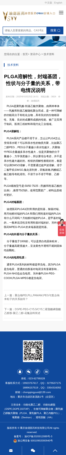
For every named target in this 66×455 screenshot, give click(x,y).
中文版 (48, 2)
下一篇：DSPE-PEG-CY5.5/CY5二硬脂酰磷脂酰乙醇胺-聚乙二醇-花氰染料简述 (32, 311)
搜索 (53, 30)
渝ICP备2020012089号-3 (38, 436)
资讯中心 (35, 54)
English (58, 2)
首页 (25, 54)
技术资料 (49, 54)
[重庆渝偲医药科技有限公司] (14, 15)
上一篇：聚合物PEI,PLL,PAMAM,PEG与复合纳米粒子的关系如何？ (31, 297)
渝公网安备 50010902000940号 (35, 440)
